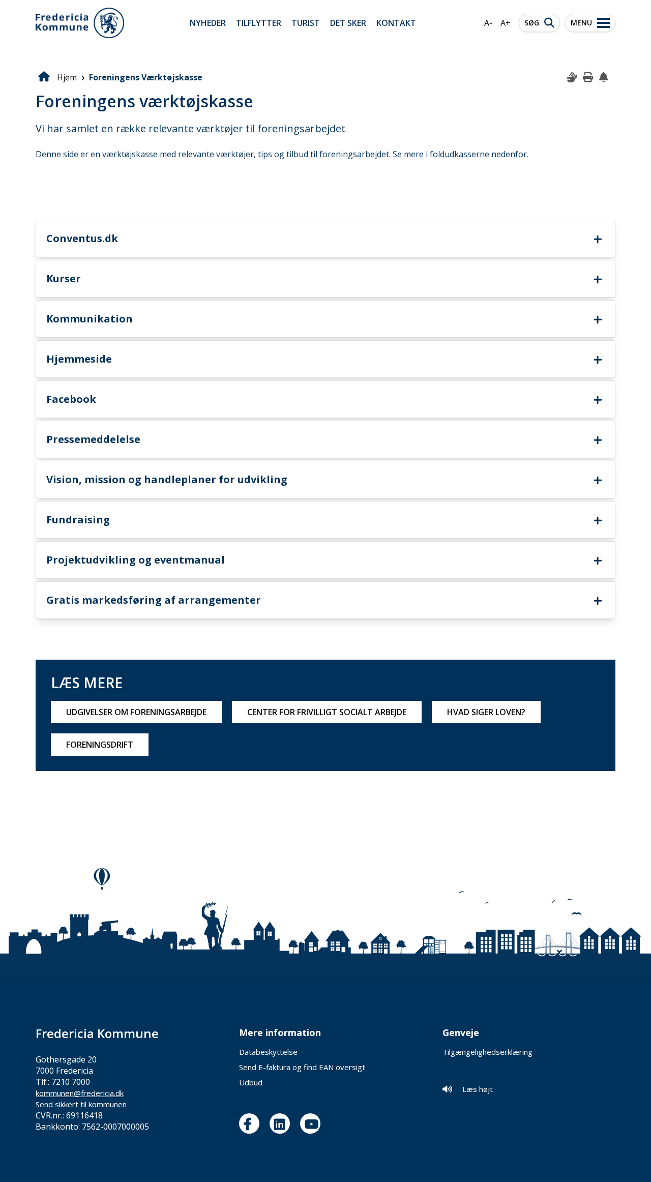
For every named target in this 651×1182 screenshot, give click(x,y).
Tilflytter (258, 22)
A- (488, 22)
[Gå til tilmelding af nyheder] (604, 77)
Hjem (67, 77)
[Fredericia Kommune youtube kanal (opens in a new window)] (313, 1123)
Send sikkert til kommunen (81, 1104)
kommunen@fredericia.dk (80, 1093)
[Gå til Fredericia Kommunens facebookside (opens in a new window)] (251, 1123)
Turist (305, 22)
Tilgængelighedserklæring (487, 1052)
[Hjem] (80, 23)
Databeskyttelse (268, 1052)
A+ (505, 22)
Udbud (250, 1082)
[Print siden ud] (588, 77)
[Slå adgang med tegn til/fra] (572, 77)
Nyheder (208, 22)
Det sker (348, 22)
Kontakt (396, 22)
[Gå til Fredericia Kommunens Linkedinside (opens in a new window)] (282, 1123)
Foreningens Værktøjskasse (145, 77)
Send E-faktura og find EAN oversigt (302, 1067)
